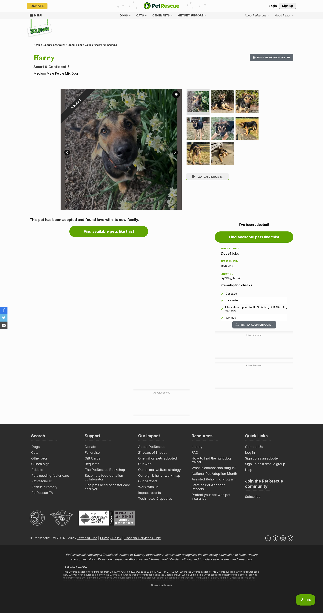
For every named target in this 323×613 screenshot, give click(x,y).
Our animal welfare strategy (159, 470)
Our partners (147, 481)
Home (36, 44)
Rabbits (37, 470)
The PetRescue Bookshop (105, 470)
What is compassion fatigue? (214, 468)
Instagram (283, 538)
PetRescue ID (41, 481)
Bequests (92, 464)
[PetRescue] (161, 5)
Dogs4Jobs (230, 253)
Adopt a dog (75, 44)
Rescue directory (44, 487)
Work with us (148, 487)
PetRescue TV (42, 493)
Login (273, 6)
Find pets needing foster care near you (107, 487)
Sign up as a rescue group (265, 464)
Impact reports (149, 493)
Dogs (35, 447)
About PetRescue (151, 447)
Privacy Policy (110, 538)
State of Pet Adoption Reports (208, 487)
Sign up (287, 6)
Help (248, 470)
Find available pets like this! (109, 231)
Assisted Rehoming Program (214, 479)
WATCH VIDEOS (210, 176)
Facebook (275, 538)
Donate (37, 6)
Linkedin (268, 538)
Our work (145, 464)
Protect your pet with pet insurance (211, 497)
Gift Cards (92, 458)
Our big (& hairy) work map (159, 475)
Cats (34, 452)
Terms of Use (87, 538)
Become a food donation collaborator (104, 477)
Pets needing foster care (50, 475)
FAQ (195, 452)
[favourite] (176, 94)
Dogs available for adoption (101, 44)
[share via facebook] (3, 310)
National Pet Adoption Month (214, 474)
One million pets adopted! (158, 458)
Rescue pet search (54, 44)
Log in (250, 452)
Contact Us (254, 447)
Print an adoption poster (273, 57)
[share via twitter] (3, 318)
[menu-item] (284, 15)
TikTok (290, 538)
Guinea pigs (40, 464)
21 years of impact (152, 452)
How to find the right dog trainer (211, 460)
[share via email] (3, 325)
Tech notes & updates (155, 498)
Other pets (39, 458)
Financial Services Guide (142, 538)
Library (197, 447)
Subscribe (252, 497)
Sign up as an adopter (262, 458)
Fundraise (92, 452)
